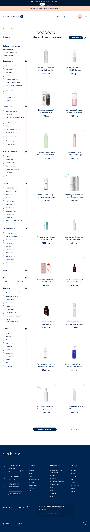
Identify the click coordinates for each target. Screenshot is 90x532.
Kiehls (73, 488)
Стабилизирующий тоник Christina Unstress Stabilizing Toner (74, 409)
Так (42, 4)
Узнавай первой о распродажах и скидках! (52, 508)
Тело (30, 476)
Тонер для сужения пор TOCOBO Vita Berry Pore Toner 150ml (46, 282)
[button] (71, 17)
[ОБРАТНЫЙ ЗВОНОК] (21, 16)
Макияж (31, 470)
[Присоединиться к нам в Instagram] (27, 507)
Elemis (73, 482)
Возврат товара (55, 484)
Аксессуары (33, 485)
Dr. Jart (73, 473)
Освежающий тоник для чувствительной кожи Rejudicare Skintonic (46, 366)
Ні (48, 4)
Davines (73, 470)
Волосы (31, 482)
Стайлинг (32, 488)
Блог (51, 490)
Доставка (53, 478)
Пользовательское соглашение (56, 471)
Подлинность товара (57, 481)
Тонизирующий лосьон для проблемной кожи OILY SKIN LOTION (46, 239)
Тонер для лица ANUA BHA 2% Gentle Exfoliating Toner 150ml (74, 70)
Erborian (74, 476)
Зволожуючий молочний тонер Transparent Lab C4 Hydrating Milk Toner (74, 197)
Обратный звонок (15, 493)
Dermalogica (75, 485)
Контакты (53, 493)
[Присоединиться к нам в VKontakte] (20, 507)
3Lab (72, 479)
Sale (30, 491)
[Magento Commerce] (46, 32)
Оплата (52, 475)
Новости (52, 487)
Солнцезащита (34, 479)
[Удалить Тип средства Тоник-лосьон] (16, 52)
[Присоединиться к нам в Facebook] (23, 507)
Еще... (73, 491)
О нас (52, 496)
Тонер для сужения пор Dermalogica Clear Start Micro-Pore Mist (46, 409)
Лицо (30, 473)
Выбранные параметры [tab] (11, 46)
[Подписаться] (71, 513)
